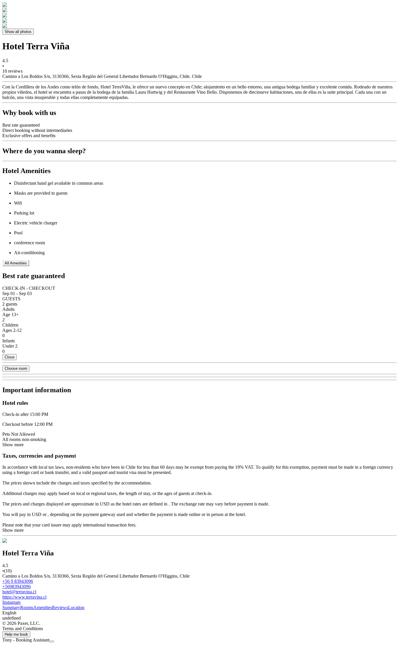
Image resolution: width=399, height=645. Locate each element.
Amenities (42, 607)
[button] (199, 613)
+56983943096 (16, 586)
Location (76, 607)
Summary (11, 607)
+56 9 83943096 (17, 581)
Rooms (26, 607)
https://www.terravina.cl (24, 597)
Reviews (60, 607)
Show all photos (18, 31)
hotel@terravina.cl (19, 591)
